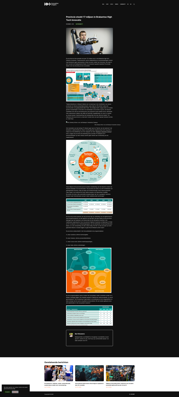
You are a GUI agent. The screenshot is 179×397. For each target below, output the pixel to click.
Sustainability (79, 24)
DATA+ (111, 4)
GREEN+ (116, 4)
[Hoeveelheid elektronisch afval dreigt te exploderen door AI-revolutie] (89, 373)
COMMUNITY (123, 4)
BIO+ (103, 4)
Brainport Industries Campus (103, 131)
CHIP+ (107, 4)
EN (130, 4)
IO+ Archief (132, 394)
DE (127, 4)
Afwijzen (15, 391)
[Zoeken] (134, 4)
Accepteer (7, 391)
